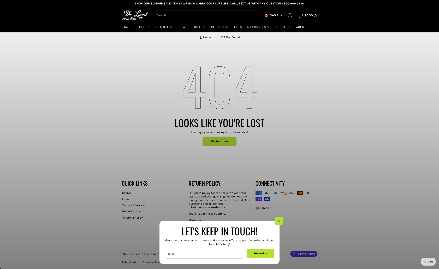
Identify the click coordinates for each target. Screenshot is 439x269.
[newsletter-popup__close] (279, 221)
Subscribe (260, 253)
